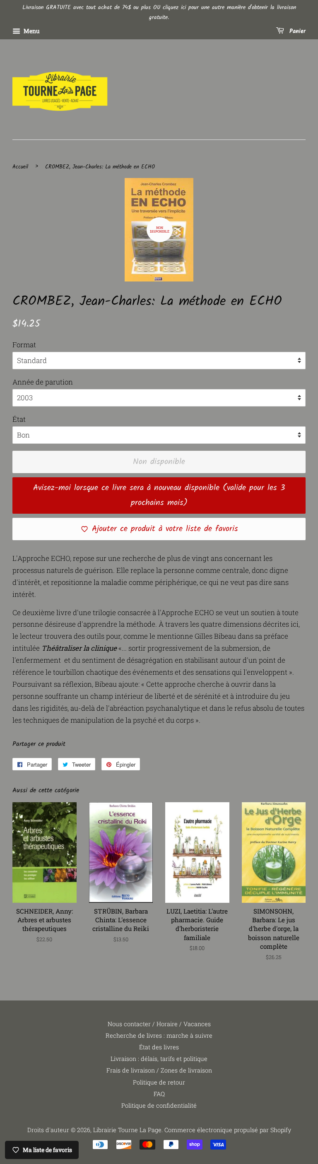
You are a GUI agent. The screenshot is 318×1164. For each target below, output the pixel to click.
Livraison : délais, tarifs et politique (159, 1059)
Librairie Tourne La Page (127, 1130)
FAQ (159, 1094)
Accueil (20, 167)
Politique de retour (159, 1082)
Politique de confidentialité (159, 1105)
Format (24, 344)
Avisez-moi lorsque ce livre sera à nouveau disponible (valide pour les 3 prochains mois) (159, 495)
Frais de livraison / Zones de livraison (159, 1070)
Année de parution (42, 382)
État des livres (159, 1047)
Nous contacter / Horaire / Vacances (159, 1024)
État (19, 419)
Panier (296, 31)
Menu (31, 31)
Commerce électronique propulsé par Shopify (227, 1130)
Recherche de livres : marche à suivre (159, 1035)
